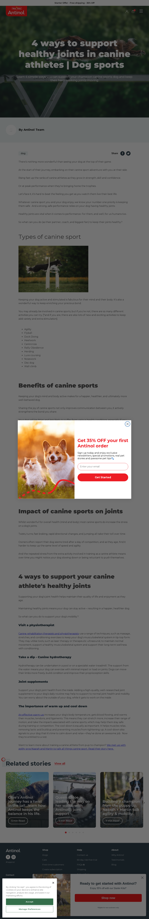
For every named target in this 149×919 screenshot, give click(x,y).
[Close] (53, 883)
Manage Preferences (30, 909)
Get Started (103, 477)
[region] (29, 898)
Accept (29, 902)
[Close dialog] (127, 423)
